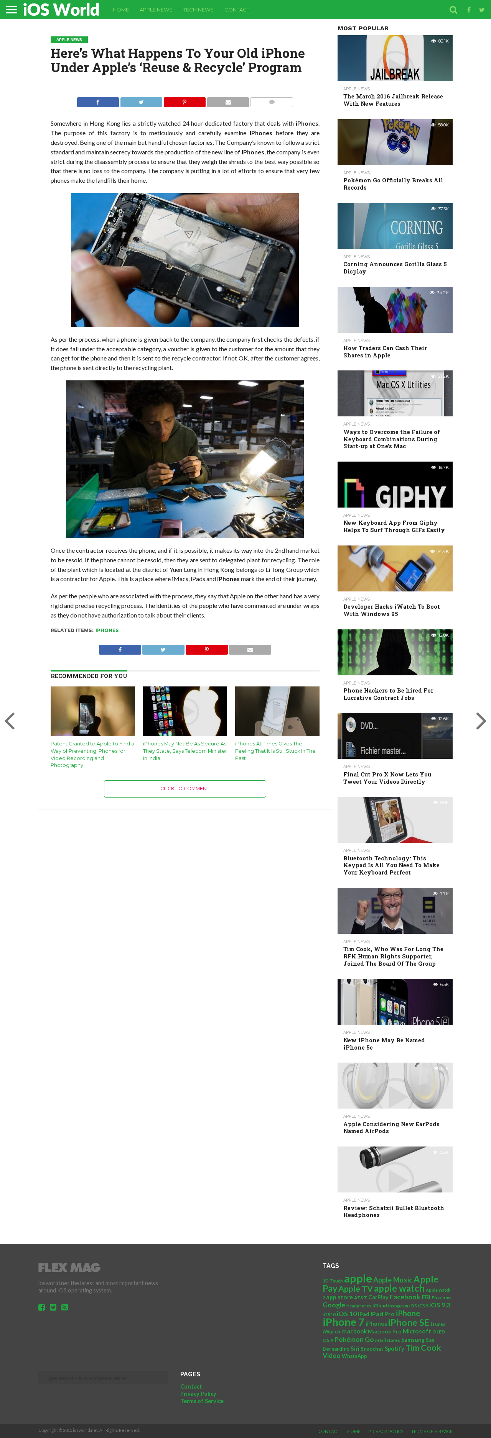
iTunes (438, 1324)
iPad (363, 1314)
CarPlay (378, 1297)
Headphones (358, 1305)
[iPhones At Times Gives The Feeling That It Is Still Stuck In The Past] (277, 734)
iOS (413, 1305)
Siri (355, 1348)
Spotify (394, 1348)
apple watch (399, 1288)
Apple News (156, 10)
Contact (236, 10)
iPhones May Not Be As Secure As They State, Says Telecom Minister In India (185, 751)
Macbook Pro (385, 1331)
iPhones (107, 630)
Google (334, 1305)
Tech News (198, 10)
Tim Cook (423, 1348)
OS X (328, 1340)
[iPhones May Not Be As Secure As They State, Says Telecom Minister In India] (185, 734)
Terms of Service (202, 1401)
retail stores (387, 1340)
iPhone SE (409, 1322)
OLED (438, 1332)
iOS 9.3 (440, 1305)
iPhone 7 (343, 1321)
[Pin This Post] (184, 100)
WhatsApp (354, 1356)
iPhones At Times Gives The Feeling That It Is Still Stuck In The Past (275, 751)
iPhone (408, 1313)
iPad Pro (383, 1313)
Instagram (398, 1305)
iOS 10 (347, 1313)
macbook (354, 1331)
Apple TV (355, 1289)
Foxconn (441, 1297)
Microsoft (417, 1331)
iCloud (379, 1306)
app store (339, 1296)
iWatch (331, 1331)
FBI (426, 1296)
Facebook (405, 1297)
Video (332, 1355)
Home (121, 10)
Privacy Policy (198, 1394)
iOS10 (329, 1314)
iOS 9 (423, 1305)
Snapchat (372, 1349)
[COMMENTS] (271, 100)
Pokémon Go (354, 1339)
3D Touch (333, 1280)
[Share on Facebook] (98, 100)
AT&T (360, 1297)
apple (358, 1278)
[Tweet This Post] (141, 100)
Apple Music (392, 1280)
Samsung (413, 1339)
